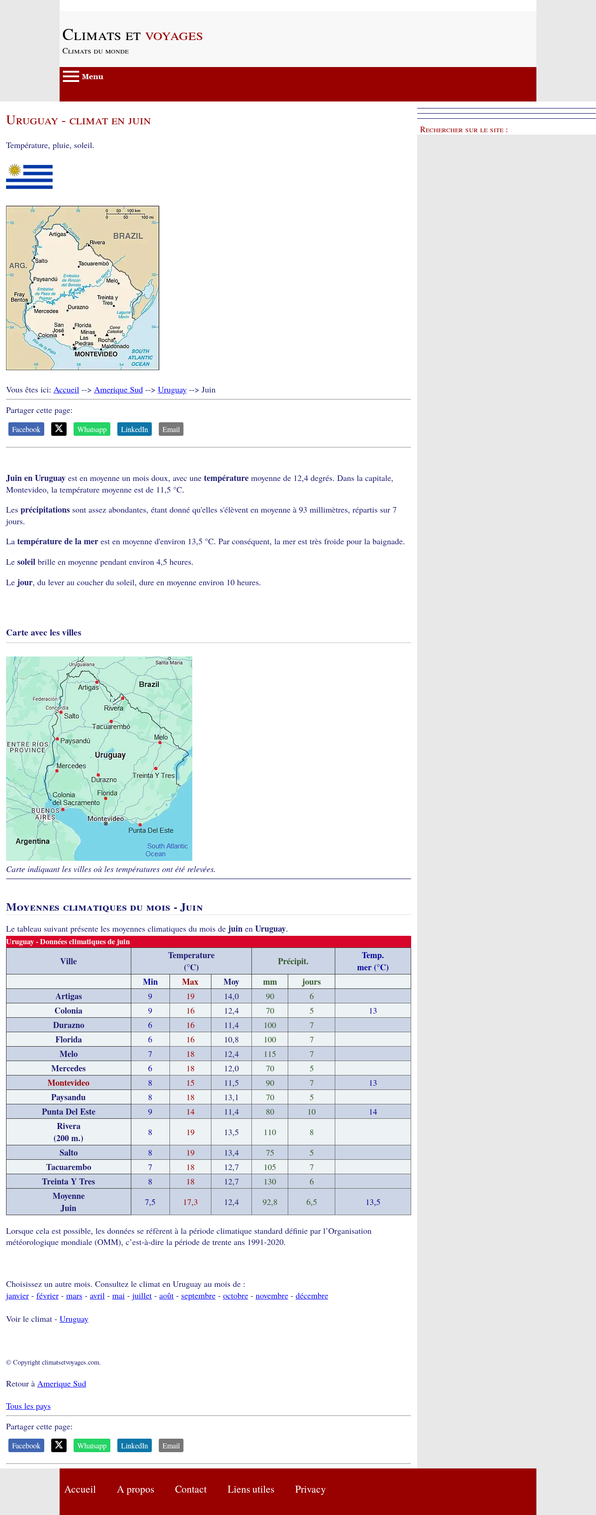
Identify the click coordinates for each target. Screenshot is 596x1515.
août (166, 1295)
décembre (312, 1295)
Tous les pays (28, 1405)
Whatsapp (92, 429)
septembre (198, 1295)
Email (171, 429)
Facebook (26, 429)
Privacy (310, 1488)
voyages (132, 33)
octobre (235, 1295)
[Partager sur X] (59, 429)
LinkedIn (134, 429)
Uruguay (172, 389)
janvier (17, 1295)
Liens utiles (251, 1488)
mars (74, 1295)
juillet (142, 1295)
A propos (135, 1488)
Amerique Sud (118, 389)
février (47, 1295)
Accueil (66, 389)
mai (118, 1295)
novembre (272, 1295)
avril (97, 1295)
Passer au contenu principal (106, 5)
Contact (191, 1488)
